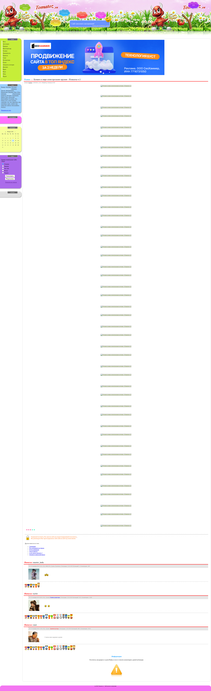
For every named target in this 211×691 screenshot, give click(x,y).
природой (3, 105)
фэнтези (3, 107)
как (19, 102)
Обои (4, 74)
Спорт (4, 58)
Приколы (5, 55)
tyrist (35, 594)
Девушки (5, 67)
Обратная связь (101, 15)
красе (8, 104)
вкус (6, 100)
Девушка (8, 87)
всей (9, 100)
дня (11, 102)
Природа (5, 46)
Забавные (14, 89)
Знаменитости (6, 53)
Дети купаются (33, 551)
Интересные (4, 92)
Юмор (3, 100)
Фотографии (4, 99)
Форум (56, 23)
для (8, 102)
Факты (3, 97)
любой (13, 104)
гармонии (3, 102)
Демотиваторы (6, 89)
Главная (82, 15)
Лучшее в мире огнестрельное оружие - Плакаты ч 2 (56, 79)
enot (35, 625)
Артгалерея (6, 44)
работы (9, 105)
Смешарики (15, 95)
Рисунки (9, 95)
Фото (4, 41)
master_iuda (38, 562)
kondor (30, 82)
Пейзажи (3, 94)
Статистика (65, 13)
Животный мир (7, 48)
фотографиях (15, 105)
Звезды (3, 90)
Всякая (3, 87)
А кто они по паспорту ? (36, 553)
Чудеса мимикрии (34, 550)
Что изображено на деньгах (36, 548)
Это (16, 99)
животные (15, 102)
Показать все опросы (11, 182)
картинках (4, 104)
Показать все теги (6, 110)
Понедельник (16, 94)
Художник (11, 99)
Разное (4, 62)
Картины (10, 92)
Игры (4, 71)
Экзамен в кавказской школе (37, 554)
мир (16, 104)
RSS (193, 5)
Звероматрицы (10, 90)
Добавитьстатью (25, 8)
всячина (14, 100)
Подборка (9, 94)
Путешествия (6, 60)
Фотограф (11, 97)
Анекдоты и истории (8, 65)
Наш (15, 92)
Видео (4, 69)
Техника (5, 51)
